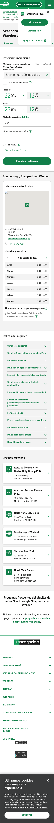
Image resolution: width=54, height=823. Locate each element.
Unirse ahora (33, 30)
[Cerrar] (48, 780)
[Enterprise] (4, 4)
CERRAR (27, 815)
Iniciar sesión (35, 22)
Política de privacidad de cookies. (30, 807)
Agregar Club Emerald (33, 40)
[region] (27, 798)
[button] (49, 4)
